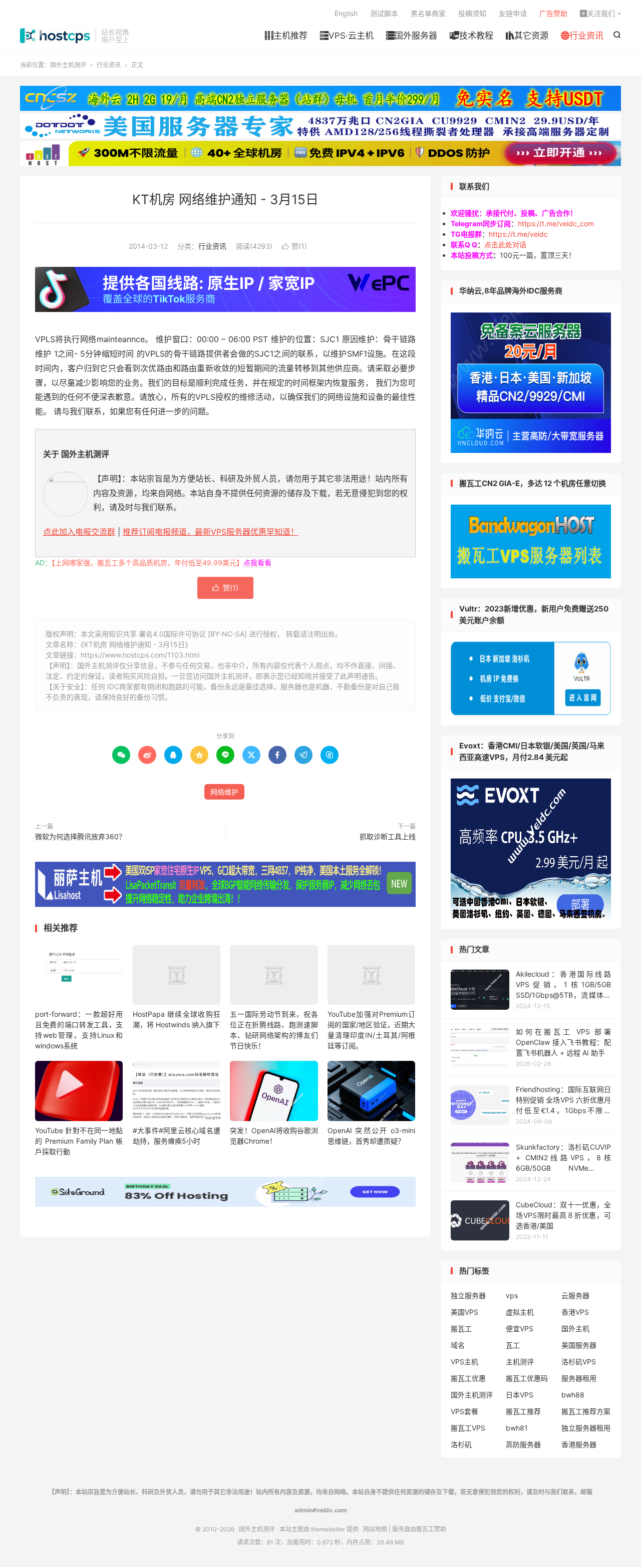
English (346, 13)
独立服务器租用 (585, 1428)
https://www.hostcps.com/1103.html (140, 655)
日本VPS (519, 1394)
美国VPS (464, 1312)
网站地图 (375, 1529)
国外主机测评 (55, 36)
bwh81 (517, 1428)
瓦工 (513, 1345)
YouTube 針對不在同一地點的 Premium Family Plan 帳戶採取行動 (79, 1141)
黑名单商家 (428, 13)
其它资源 (527, 36)
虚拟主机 (520, 1312)
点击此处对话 (505, 244)
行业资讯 (582, 36)
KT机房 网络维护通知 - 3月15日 (225, 199)
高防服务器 (523, 1444)
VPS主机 (464, 1361)
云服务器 (575, 1295)
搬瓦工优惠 (468, 1378)
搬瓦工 (461, 1328)
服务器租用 (578, 1378)
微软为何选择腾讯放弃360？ (80, 836)
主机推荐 (286, 36)
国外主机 (575, 1328)
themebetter (328, 1529)
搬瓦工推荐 (523, 1411)
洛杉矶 (461, 1444)
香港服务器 (578, 1444)
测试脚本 (384, 13)
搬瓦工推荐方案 (585, 1411)
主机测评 (520, 1361)
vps (512, 1295)
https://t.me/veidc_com (556, 223)
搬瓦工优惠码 (527, 1378)
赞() (294, 246)
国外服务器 (411, 36)
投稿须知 (472, 13)
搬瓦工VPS (468, 1428)
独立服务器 (468, 1295)
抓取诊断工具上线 (388, 836)
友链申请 (513, 13)
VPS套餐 (464, 1411)
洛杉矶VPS (578, 1361)
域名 (458, 1345)
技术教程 (471, 36)
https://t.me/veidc (518, 234)
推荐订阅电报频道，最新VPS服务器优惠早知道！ (210, 532)
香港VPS (575, 1312)
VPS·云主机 (347, 36)
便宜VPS (519, 1328)
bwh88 (572, 1394)
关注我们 (597, 13)
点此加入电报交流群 (79, 532)
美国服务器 (578, 1345)
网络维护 (224, 792)
